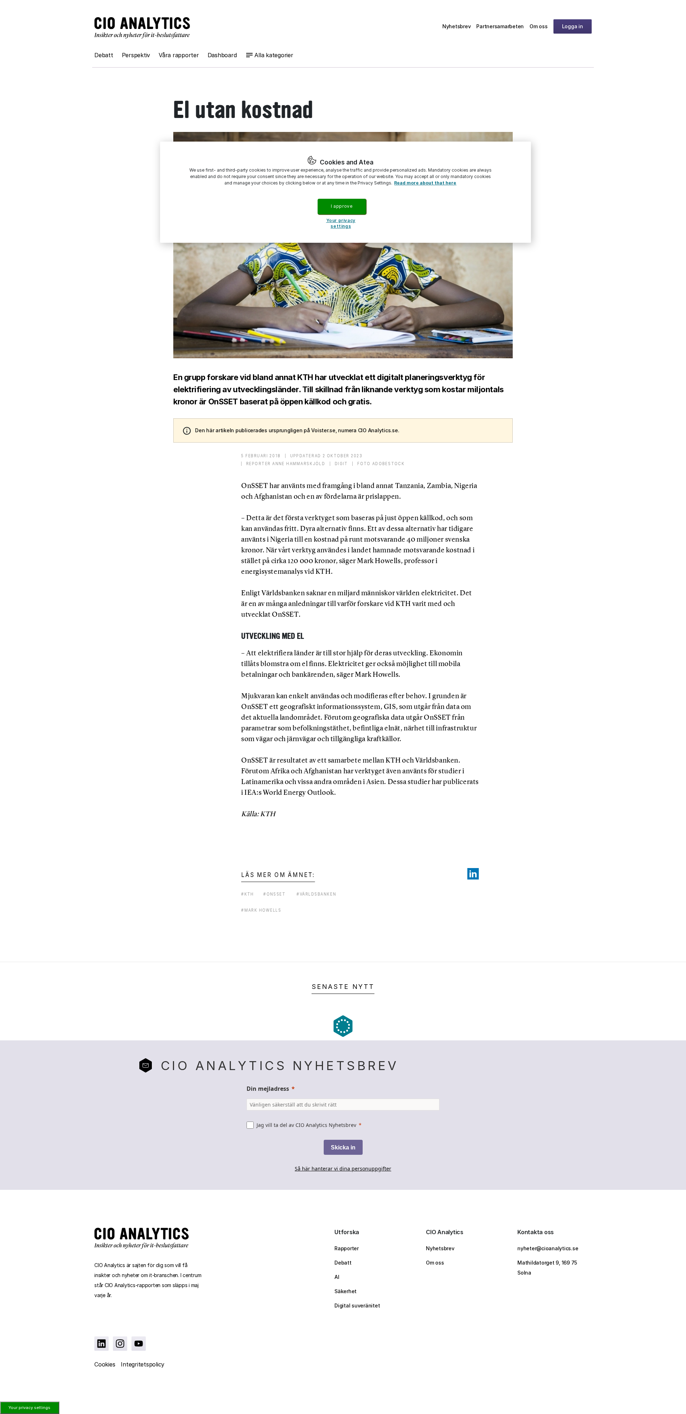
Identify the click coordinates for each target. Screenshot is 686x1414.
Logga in (572, 26)
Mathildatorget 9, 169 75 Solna (547, 1268)
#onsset (274, 894)
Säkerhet (345, 1291)
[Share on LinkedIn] (473, 874)
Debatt (103, 55)
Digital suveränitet (357, 1305)
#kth (247, 894)
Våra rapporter (179, 55)
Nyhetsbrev (456, 26)
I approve (341, 206)
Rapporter (346, 1248)
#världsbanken (316, 894)
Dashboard (222, 55)
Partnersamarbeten (500, 26)
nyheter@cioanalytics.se (547, 1248)
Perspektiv (136, 55)
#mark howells (261, 910)
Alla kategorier (273, 55)
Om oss (539, 26)
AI (336, 1277)
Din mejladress (268, 1089)
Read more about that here (425, 183)
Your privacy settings (29, 1407)
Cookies (104, 1364)
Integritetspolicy (142, 1364)
